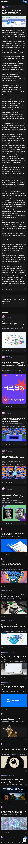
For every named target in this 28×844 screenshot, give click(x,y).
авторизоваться (6, 301)
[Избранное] (19, 842)
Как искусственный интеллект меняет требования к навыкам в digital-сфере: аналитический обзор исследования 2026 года (13, 364)
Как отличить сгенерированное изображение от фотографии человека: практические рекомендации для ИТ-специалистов (13, 496)
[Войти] (25, 2)
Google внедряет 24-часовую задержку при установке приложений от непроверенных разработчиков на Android (14, 323)
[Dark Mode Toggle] (24, 840)
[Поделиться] (9, 289)
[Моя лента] (16, 842)
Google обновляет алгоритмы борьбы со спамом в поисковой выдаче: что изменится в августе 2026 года (14, 626)
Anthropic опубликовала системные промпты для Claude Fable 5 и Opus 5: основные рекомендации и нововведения (14, 749)
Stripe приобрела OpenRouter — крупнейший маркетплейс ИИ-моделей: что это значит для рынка (13, 457)
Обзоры (3, 319)
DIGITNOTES (4, 2)
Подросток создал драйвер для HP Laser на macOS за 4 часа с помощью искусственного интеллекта (13, 420)
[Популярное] (9, 842)
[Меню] (26, 842)
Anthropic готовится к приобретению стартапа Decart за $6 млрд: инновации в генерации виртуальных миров (12, 781)
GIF (5, 303)
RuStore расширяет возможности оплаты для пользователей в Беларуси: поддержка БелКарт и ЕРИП (13, 688)
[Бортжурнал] (23, 842)
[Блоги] (12, 842)
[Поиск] (2, 842)
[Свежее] (5, 842)
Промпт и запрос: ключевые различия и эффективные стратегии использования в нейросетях (11, 565)
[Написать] (25, 838)
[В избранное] (6, 289)
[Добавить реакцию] (25, 289)
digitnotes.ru (8, 6)
